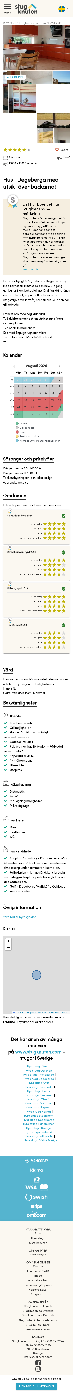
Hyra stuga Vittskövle (39, 1136)
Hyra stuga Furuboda (39, 1087)
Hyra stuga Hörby (38, 1091)
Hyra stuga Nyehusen (39, 1095)
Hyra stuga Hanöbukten (38, 1124)
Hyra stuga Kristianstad (38, 1075)
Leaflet (19, 1012)
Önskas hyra (38, 1255)
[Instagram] (38, 1369)
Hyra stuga (38, 1238)
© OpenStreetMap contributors (53, 1012)
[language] (64, 8)
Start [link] (38, 1233)
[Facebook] (38, 1363)
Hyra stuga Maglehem (38, 1116)
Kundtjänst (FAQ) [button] (38, 1271)
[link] (38, 1306)
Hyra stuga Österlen (38, 1071)
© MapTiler (30, 1012)
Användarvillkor (38, 1280)
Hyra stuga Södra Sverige (40, 1140)
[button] (8, 941)
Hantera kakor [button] (38, 1290)
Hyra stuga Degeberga (38, 1079)
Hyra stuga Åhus (38, 1083)
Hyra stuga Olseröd (38, 1099)
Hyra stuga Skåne (38, 1066)
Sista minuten (38, 1243)
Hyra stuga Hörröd (38, 1112)
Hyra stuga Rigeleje (38, 1107)
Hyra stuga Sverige (38, 1128)
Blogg (38, 1276)
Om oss (38, 1266)
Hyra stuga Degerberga (38, 1120)
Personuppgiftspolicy (38, 1285)
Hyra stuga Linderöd (38, 1132)
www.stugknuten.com (38, 1052)
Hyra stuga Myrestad (39, 1103)
